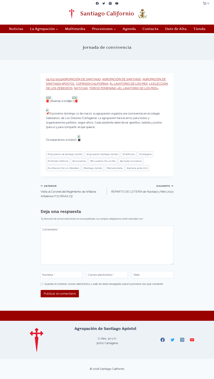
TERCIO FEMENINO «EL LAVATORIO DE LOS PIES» (123, 88)
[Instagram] (110, 3)
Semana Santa (114, 168)
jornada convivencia (131, 161)
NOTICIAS (81, 88)
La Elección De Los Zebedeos (63, 168)
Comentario (50, 229)
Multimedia (75, 29)
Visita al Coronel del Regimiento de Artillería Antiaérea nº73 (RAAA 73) (68, 191)
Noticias (16, 29)
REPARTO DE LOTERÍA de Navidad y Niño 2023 (142, 189)
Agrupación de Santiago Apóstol (64, 154)
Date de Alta (176, 29)
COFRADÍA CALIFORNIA (92, 83)
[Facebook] (97, 3)
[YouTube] (117, 3)
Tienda (199, 29)
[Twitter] (103, 3)
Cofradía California (57, 161)
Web (136, 274)
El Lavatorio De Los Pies (103, 161)
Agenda (129, 29)
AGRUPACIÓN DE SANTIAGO (81, 79)
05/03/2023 (54, 79)
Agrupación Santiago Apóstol (102, 154)
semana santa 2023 (137, 168)
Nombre (48, 274)
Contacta (150, 29)
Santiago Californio (107, 13)
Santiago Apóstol (92, 168)
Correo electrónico (101, 274)
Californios (129, 154)
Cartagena (145, 154)
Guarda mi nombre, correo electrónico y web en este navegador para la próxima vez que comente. (103, 283)
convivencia (79, 161)
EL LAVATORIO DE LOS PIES (129, 83)
